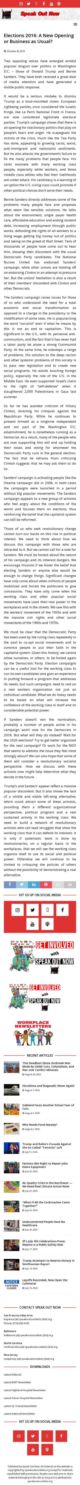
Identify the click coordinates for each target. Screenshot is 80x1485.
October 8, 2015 (16, 51)
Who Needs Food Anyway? (39, 1124)
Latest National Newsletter (19, 1413)
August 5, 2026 (32, 1090)
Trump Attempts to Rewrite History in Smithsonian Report (48, 1262)
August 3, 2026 (32, 1113)
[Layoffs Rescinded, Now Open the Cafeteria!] (11, 1284)
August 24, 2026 (33, 1074)
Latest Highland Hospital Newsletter (25, 1390)
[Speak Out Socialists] (40, 18)
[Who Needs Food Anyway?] (11, 1128)
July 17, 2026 (31, 1249)
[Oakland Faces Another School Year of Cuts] (11, 1109)
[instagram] (21, 4)
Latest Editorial (12, 1374)
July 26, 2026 (31, 1210)
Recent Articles (40, 1055)
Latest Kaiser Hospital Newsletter (23, 1398)
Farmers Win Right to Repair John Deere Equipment (45, 1165)
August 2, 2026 (32, 1129)
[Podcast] (59, 4)
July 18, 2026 (31, 1229)
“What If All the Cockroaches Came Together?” (46, 1204)
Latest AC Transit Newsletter (20, 1406)
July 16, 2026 (31, 1268)
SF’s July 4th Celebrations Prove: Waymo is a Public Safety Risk (43, 1242)
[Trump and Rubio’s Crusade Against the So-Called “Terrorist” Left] (11, 1148)
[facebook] (43, 4)
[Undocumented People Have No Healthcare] (11, 1226)
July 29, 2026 (31, 1171)
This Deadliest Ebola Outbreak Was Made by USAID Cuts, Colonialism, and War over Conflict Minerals (48, 1066)
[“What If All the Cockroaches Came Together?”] (11, 1206)
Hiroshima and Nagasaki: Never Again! (48, 1086)
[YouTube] (51, 4)
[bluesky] (36, 4)
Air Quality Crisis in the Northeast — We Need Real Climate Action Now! (47, 1184)
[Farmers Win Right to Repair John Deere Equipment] (11, 1167)
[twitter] (28, 4)
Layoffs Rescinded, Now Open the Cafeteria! (44, 1281)
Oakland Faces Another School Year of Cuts (48, 1106)
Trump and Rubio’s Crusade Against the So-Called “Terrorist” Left (46, 1145)
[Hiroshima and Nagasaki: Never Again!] (11, 1090)
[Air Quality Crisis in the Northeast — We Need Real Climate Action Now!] (11, 1187)
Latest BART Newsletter (17, 1382)
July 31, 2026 (31, 1151)
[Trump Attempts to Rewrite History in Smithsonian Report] (11, 1264)
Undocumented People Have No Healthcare (43, 1223)
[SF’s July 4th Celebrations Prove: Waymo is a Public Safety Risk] (11, 1245)
